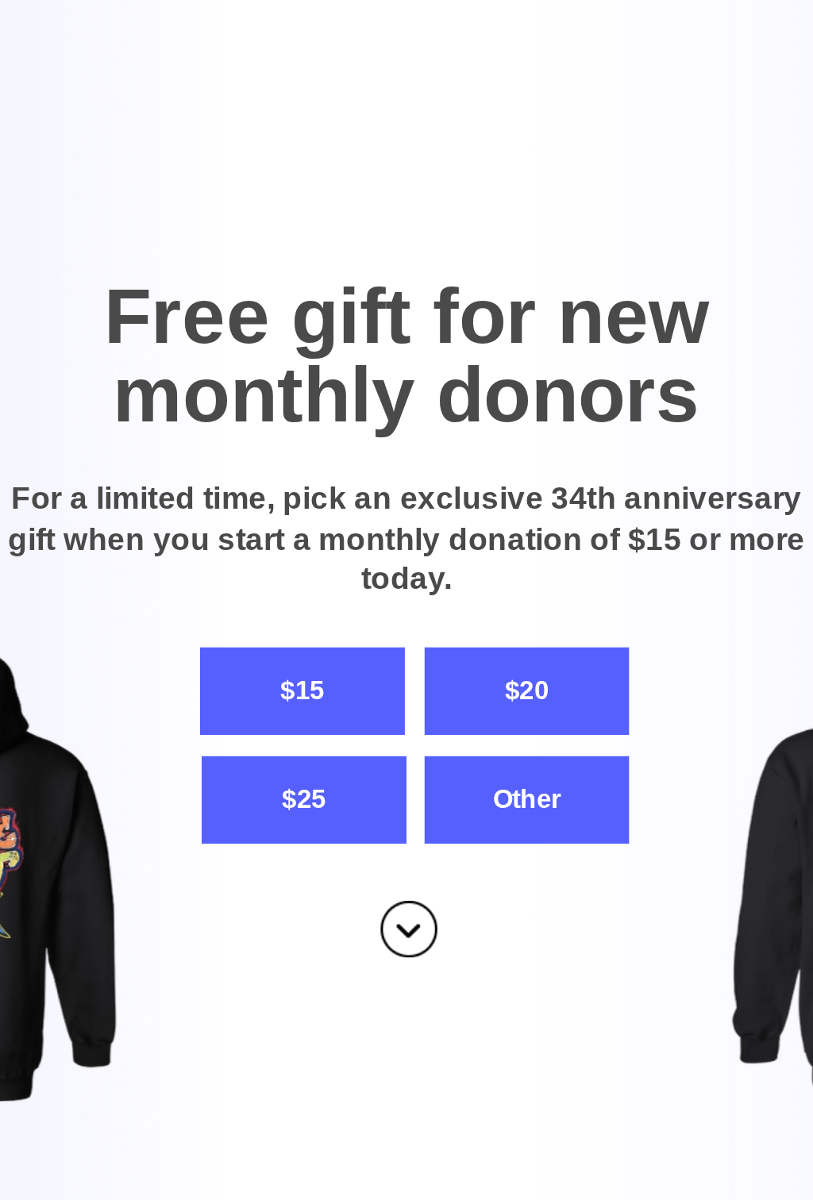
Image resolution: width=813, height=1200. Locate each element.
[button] (406, 356)
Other (527, 799)
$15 (302, 690)
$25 (304, 799)
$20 (527, 690)
